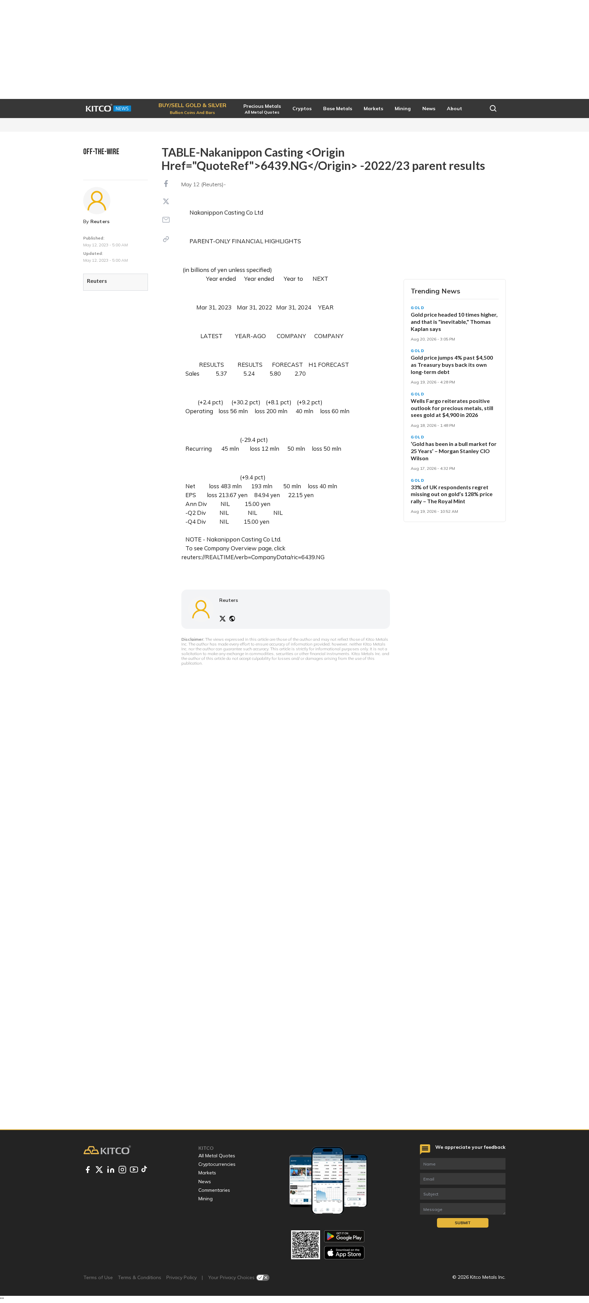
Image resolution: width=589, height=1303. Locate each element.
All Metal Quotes (216, 1156)
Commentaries (214, 1190)
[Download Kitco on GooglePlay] (344, 1236)
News (204, 1181)
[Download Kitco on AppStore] (344, 1252)
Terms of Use (98, 1277)
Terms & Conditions (139, 1277)
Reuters (100, 221)
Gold (418, 307)
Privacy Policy (181, 1277)
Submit (463, 1222)
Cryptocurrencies (217, 1164)
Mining (205, 1199)
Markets (207, 1173)
